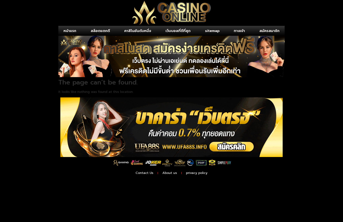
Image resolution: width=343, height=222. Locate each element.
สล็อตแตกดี (100, 31)
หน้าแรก (70, 31)
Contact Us (144, 173)
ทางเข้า (239, 31)
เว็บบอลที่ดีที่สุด (178, 31)
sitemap (212, 31)
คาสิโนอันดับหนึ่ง (137, 31)
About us (169, 173)
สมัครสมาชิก (269, 31)
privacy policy (196, 173)
